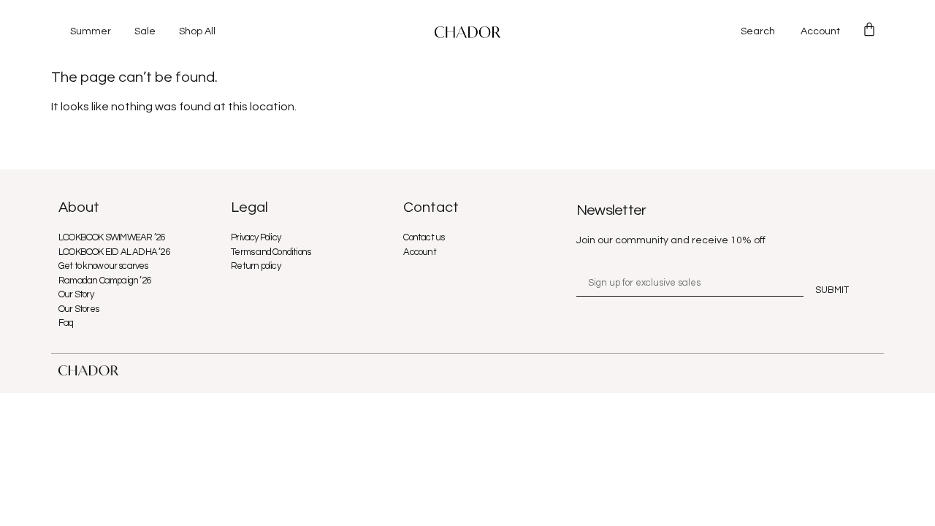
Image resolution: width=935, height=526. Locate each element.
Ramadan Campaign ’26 (104, 280)
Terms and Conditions (270, 252)
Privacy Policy (255, 237)
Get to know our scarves (103, 266)
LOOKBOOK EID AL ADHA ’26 (113, 252)
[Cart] (869, 29)
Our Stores (78, 309)
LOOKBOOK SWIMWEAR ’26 (111, 237)
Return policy (255, 266)
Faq (66, 323)
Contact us (423, 237)
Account (820, 31)
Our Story (76, 294)
